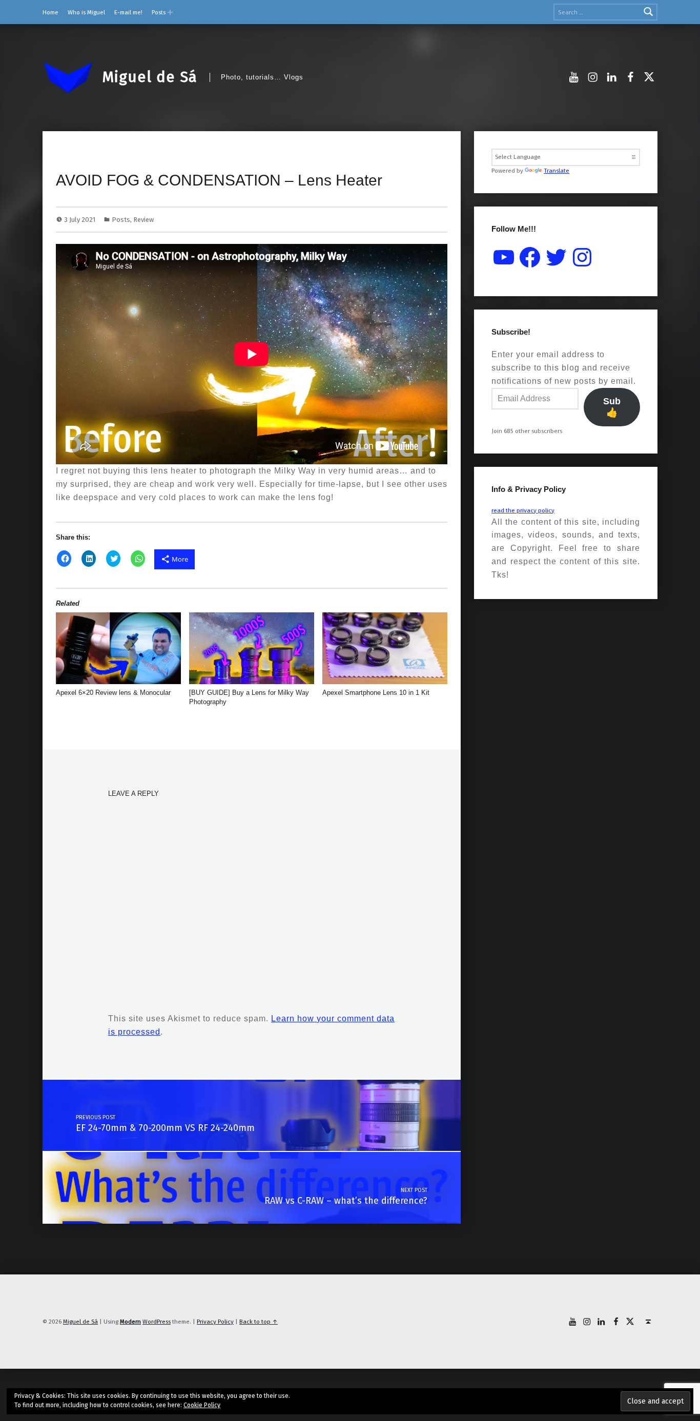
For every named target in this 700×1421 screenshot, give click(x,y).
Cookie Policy (201, 1405)
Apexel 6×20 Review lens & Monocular (113, 692)
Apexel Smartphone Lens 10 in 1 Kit (375, 692)
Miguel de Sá (149, 77)
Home (50, 12)
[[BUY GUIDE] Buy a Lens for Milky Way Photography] (252, 648)
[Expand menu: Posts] (170, 12)
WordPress (156, 1321)
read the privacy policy (522, 510)
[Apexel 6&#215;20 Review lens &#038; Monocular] (118, 648)
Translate (556, 170)
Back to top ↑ (258, 1321)
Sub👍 (612, 407)
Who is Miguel (86, 12)
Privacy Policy (215, 1321)
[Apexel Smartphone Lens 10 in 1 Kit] (385, 648)
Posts (159, 12)
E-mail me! (128, 12)
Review (143, 219)
